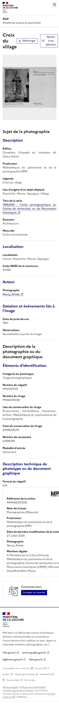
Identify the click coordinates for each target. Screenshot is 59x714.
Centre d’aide (12, 680)
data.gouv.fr (36, 659)
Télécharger (29, 40)
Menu (54, 4)
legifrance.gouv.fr (12, 659)
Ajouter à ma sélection (51, 40)
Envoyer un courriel (34, 592)
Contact (38, 668)
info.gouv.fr (9, 652)
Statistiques (45, 674)
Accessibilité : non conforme (16, 668)
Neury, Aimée (11, 294)
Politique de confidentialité (32, 687)
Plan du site (29, 680)
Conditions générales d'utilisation (18, 690)
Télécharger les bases (25, 674)
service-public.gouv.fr (34, 652)
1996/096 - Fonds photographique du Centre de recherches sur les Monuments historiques (29, 208)
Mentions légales (10, 687)
